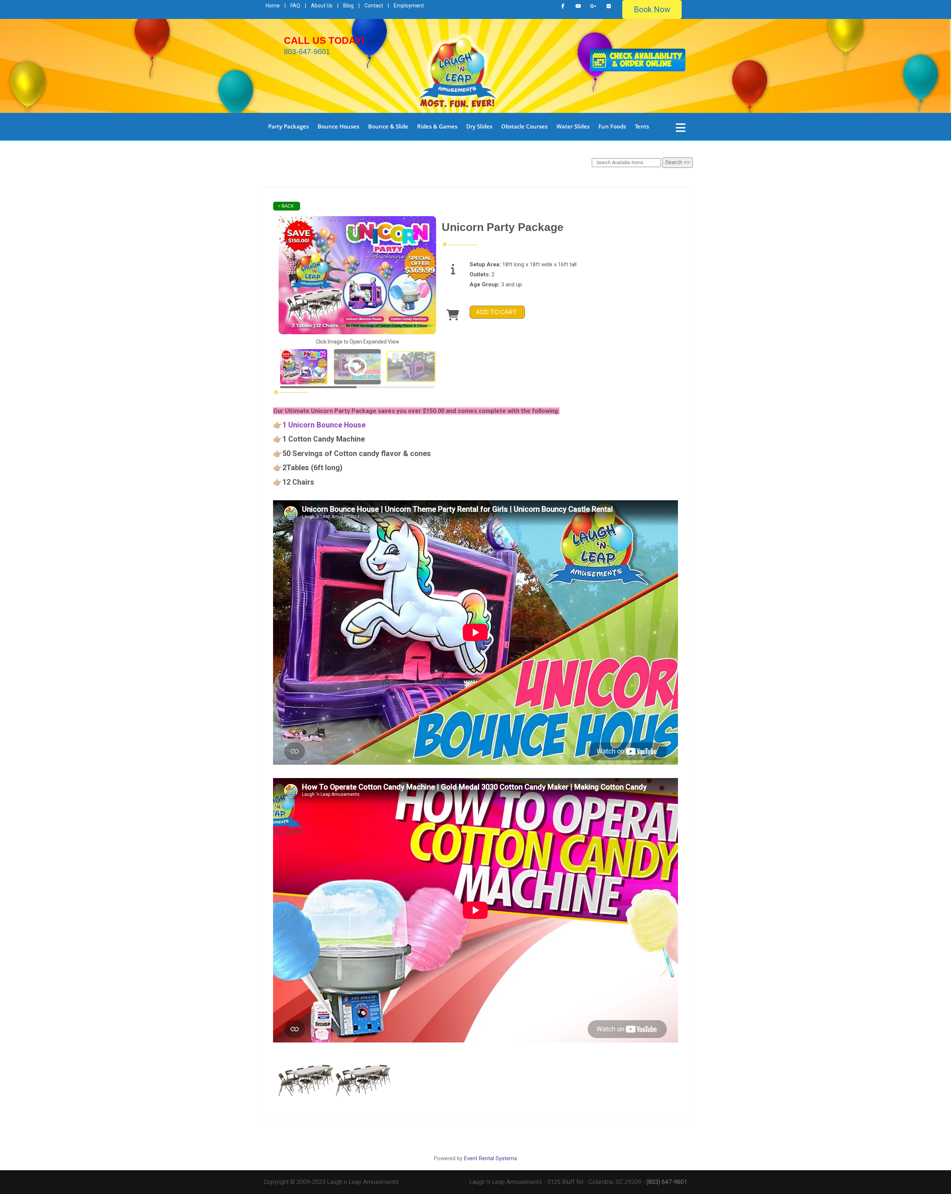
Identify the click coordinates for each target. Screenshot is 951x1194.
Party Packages (288, 126)
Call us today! (324, 40)
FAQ (295, 6)
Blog (348, 6)
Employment (409, 6)
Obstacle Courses (524, 126)
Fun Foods (612, 126)
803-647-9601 (307, 52)
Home (273, 6)
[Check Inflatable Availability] (637, 59)
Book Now (652, 9)
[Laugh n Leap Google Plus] (593, 6)
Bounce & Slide (388, 126)
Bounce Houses (338, 126)
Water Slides (573, 126)
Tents (642, 126)
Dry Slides (479, 126)
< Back (286, 206)
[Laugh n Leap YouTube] (578, 6)
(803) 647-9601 (666, 1181)
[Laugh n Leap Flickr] (608, 6)
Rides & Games (437, 126)
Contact (373, 6)
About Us (321, 6)
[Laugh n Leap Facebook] (562, 6)
